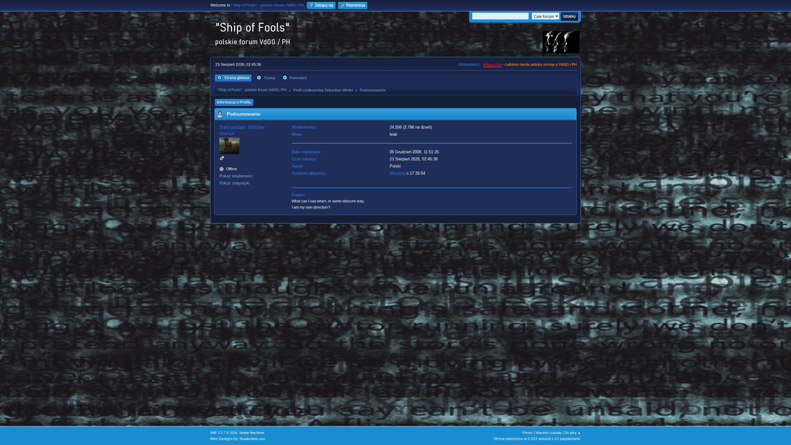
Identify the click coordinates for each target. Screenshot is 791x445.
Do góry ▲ (573, 432)
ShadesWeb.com (252, 439)
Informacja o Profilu (234, 102)
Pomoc (527, 432)
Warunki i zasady (549, 432)
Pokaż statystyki (234, 183)
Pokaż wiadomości (236, 176)
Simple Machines (251, 432)
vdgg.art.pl (492, 64)
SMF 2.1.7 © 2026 (223, 432)
